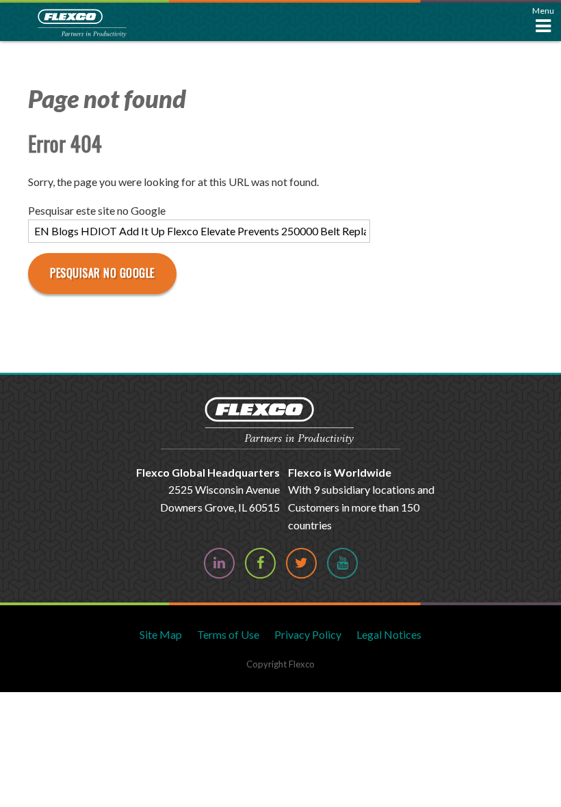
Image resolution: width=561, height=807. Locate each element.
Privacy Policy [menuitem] (307, 634)
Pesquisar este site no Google (97, 210)
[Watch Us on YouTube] (342, 563)
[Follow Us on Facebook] (260, 563)
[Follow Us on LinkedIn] (219, 563)
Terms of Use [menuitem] (228, 634)
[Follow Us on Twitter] (301, 563)
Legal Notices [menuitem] (388, 634)
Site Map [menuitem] (161, 634)
